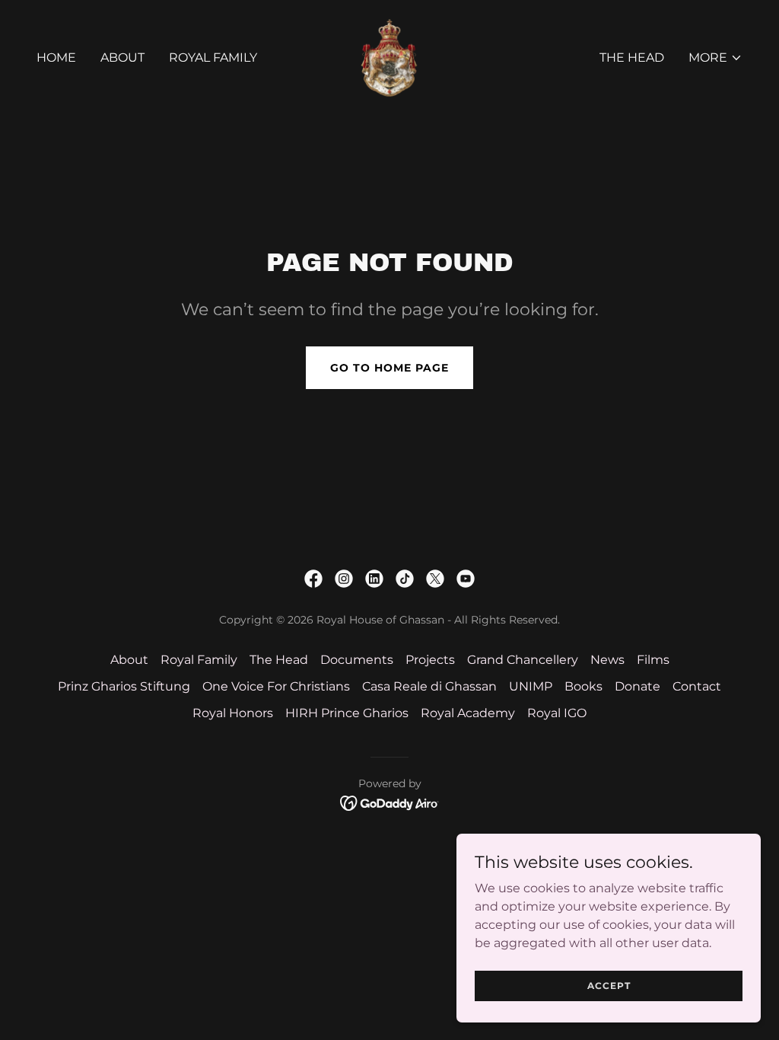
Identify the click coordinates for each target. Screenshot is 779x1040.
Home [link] (56, 57)
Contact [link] (696, 686)
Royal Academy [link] (468, 713)
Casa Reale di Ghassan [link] (429, 686)
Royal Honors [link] (232, 713)
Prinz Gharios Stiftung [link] (124, 686)
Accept (609, 985)
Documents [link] (356, 659)
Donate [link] (637, 686)
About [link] (122, 57)
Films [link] (653, 659)
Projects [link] (430, 659)
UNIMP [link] (530, 686)
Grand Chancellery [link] (522, 659)
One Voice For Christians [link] (276, 686)
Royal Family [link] (213, 57)
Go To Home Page (389, 368)
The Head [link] (631, 57)
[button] (715, 58)
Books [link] (583, 686)
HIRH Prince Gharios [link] (347, 713)
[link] (389, 56)
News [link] (607, 659)
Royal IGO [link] (557, 713)
